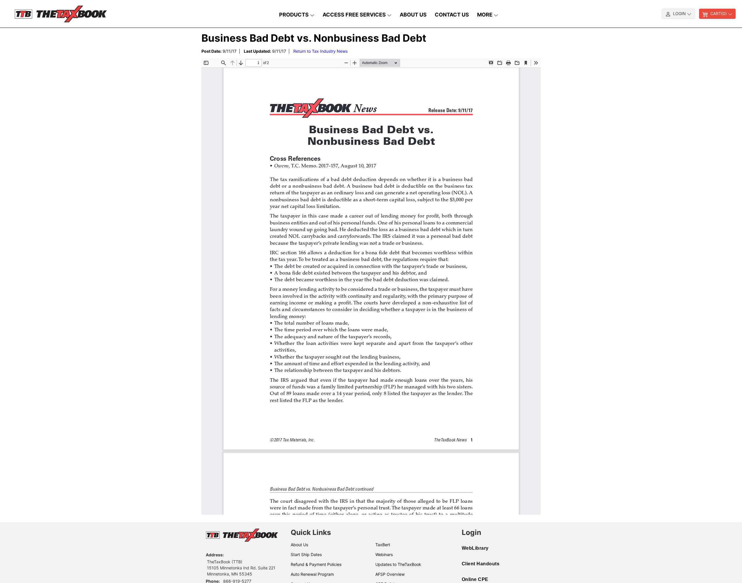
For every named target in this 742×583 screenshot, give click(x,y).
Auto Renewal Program (312, 574)
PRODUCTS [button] (294, 15)
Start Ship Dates (306, 554)
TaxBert (382, 544)
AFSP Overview (390, 574)
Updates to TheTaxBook (398, 564)
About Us (299, 544)
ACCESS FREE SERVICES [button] (355, 15)
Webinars (384, 554)
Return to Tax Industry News (320, 51)
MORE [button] (485, 15)
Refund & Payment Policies (316, 564)
